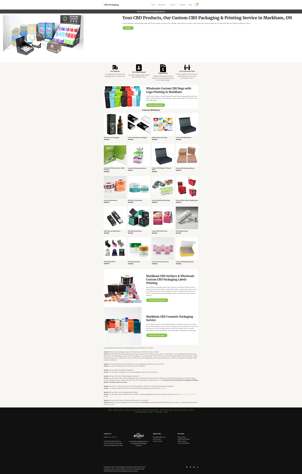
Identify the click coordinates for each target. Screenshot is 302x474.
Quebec (151, 412)
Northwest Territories (166, 410)
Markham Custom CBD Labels (186, 394)
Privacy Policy (182, 437)
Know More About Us (159, 437)
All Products (161, 5)
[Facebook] (186, 467)
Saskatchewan (158, 412)
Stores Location (157, 441)
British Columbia (118, 410)
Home (153, 5)
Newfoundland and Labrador (150, 410)
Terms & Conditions (183, 443)
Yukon (166, 412)
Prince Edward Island (141, 412)
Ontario (191, 410)
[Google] (197, 467)
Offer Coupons (182, 441)
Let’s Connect (157, 439)
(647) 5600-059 (112, 437)
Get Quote (183, 5)
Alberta (110, 410)
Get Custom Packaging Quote (151, 11)
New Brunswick (135, 410)
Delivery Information (184, 439)
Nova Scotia (177, 410)
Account (172, 5)
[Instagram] (194, 467)
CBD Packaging (111, 4)
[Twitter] (190, 467)
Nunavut (185, 410)
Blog (190, 5)
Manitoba (127, 410)
